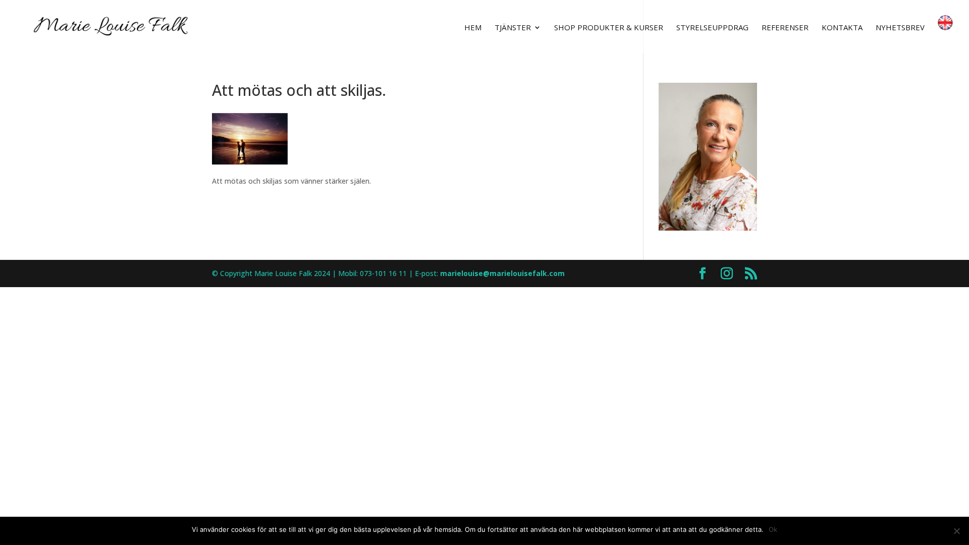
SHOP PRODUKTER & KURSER (608, 28)
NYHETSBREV (900, 28)
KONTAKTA (842, 28)
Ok (773, 529)
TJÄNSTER (513, 28)
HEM (472, 28)
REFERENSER (785, 28)
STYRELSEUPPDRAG (712, 28)
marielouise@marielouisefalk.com (502, 273)
